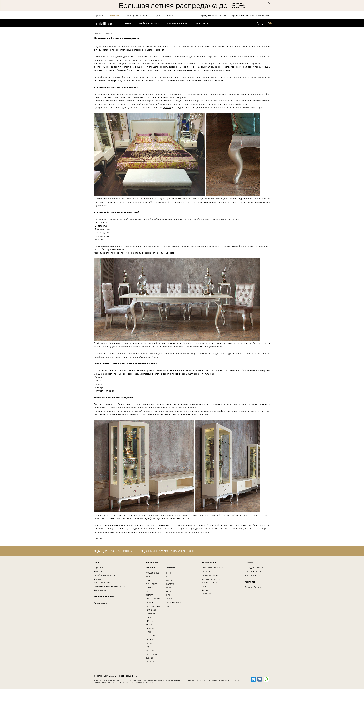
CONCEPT (150, 602)
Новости (114, 15)
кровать (167, 107)
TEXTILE (150, 658)
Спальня (206, 590)
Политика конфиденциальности (109, 586)
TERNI (169, 599)
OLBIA (169, 591)
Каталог (127, 23)
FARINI (169, 576)
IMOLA (169, 580)
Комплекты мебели (177, 23)
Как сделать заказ (102, 582)
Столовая (206, 593)
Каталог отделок (252, 575)
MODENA (150, 628)
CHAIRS (149, 595)
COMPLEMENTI (153, 599)
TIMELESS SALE (173, 602)
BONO (149, 591)
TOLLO (169, 606)
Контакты (169, 15)
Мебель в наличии (149, 23)
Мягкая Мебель (209, 582)
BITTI (168, 573)
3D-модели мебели (254, 568)
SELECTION (151, 654)
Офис (204, 586)
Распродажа (201, 23)
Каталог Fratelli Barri (254, 571)
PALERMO (150, 639)
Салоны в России (253, 587)
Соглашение (100, 590)
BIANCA (149, 588)
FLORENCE (151, 610)
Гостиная (206, 571)
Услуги (156, 15)
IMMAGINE (151, 613)
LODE (149, 617)
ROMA (149, 647)
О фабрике (99, 15)
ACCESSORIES (152, 573)
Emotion (150, 567)
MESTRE (150, 624)
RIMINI (149, 643)
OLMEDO (150, 636)
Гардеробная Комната (213, 568)
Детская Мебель (210, 575)
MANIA (149, 621)
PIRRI (168, 595)
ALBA (148, 576)
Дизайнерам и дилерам (136, 15)
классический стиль (130, 253)
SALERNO (150, 650)
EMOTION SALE (153, 606)
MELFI (169, 588)
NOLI (148, 632)
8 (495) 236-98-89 (208, 15)
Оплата (97, 579)
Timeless (170, 567)
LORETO (170, 584)
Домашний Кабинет (211, 579)
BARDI (149, 580)
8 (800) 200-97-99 (239, 15)
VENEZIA (150, 661)
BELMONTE (151, 584)
